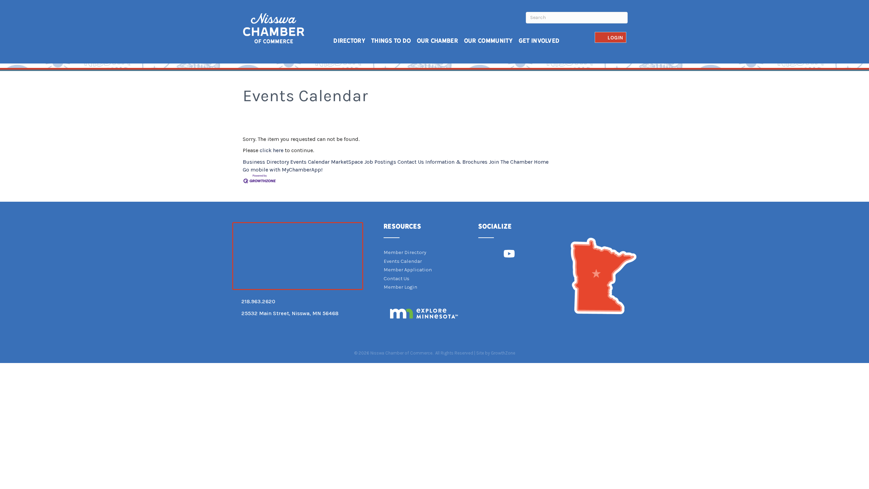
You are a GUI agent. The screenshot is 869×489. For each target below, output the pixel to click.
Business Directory (266, 162)
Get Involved (539, 40)
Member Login (400, 287)
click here (271, 150)
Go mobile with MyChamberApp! (282, 169)
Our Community (488, 40)
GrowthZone (503, 353)
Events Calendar (310, 162)
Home (541, 162)
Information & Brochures (456, 162)
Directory (349, 40)
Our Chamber (437, 40)
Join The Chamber (511, 162)
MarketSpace (347, 162)
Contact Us (410, 162)
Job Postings (380, 162)
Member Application (408, 270)
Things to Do (391, 40)
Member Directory (405, 252)
